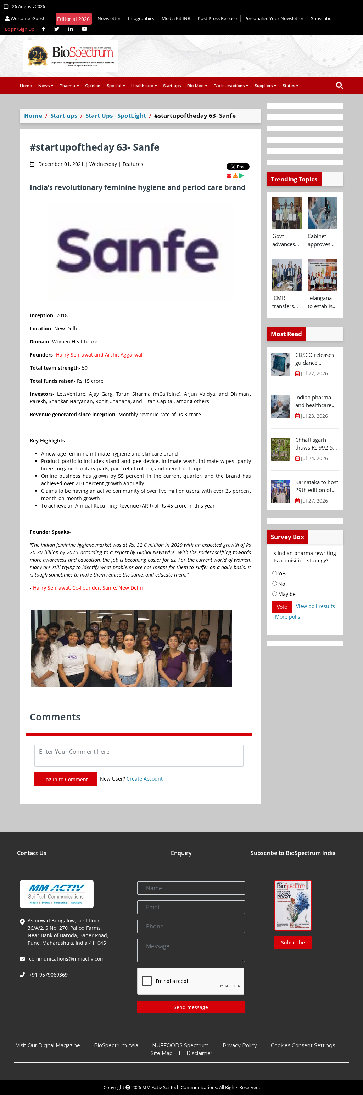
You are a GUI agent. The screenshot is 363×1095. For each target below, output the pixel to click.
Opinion (92, 85)
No (281, 583)
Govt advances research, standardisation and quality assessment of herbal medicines (287, 240)
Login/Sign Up (19, 29)
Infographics (141, 18)
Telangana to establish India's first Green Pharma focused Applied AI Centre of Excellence (322, 302)
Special (114, 85)
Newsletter (109, 18)
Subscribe (321, 18)
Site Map (162, 1053)
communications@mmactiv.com (66, 958)
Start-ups (172, 85)
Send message (191, 1007)
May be (286, 594)
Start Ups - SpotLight (115, 115)
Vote (282, 606)
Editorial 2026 (73, 19)
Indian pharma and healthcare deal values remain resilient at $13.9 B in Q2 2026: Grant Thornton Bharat (315, 401)
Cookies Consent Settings (303, 1045)
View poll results (315, 606)
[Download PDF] (235, 175)
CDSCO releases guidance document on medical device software (314, 359)
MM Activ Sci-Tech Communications (179, 1087)
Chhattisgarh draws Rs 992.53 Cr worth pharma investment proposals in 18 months (316, 444)
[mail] (229, 175)
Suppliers (264, 85)
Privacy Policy (240, 1045)
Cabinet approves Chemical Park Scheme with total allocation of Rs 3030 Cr (321, 240)
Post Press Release (217, 18)
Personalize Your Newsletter (273, 18)
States (289, 85)
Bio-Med (195, 85)
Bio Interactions (229, 85)
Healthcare (142, 85)
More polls (287, 616)
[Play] (241, 175)
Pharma (67, 85)
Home (26, 85)
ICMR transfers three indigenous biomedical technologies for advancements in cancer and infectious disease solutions (287, 302)
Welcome (27, 18)
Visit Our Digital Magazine (48, 1045)
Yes (281, 573)
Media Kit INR (176, 18)
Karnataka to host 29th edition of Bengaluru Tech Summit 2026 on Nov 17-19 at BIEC (316, 486)
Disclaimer (199, 1053)
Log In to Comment (65, 779)
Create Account (145, 778)
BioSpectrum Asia (116, 1045)
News (44, 85)
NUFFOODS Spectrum (180, 1045)
